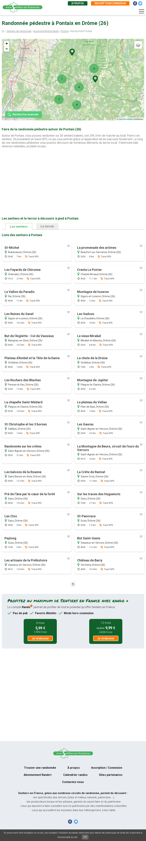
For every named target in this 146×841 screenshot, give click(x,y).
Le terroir (47, 226)
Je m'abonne (40, 638)
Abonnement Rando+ (38, 775)
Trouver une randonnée (40, 767)
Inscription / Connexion (106, 767)
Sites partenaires (110, 775)
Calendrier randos (75, 775)
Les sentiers (19, 226)
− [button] (7, 49)
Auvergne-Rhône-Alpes (46, 31)
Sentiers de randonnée (18, 31)
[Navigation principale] (141, 11)
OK (85, 837)
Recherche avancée (25, 114)
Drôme (64, 31)
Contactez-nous (73, 782)
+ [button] (7, 43)
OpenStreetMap (125, 119)
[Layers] (138, 45)
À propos (77, 3)
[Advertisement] (73, 177)
